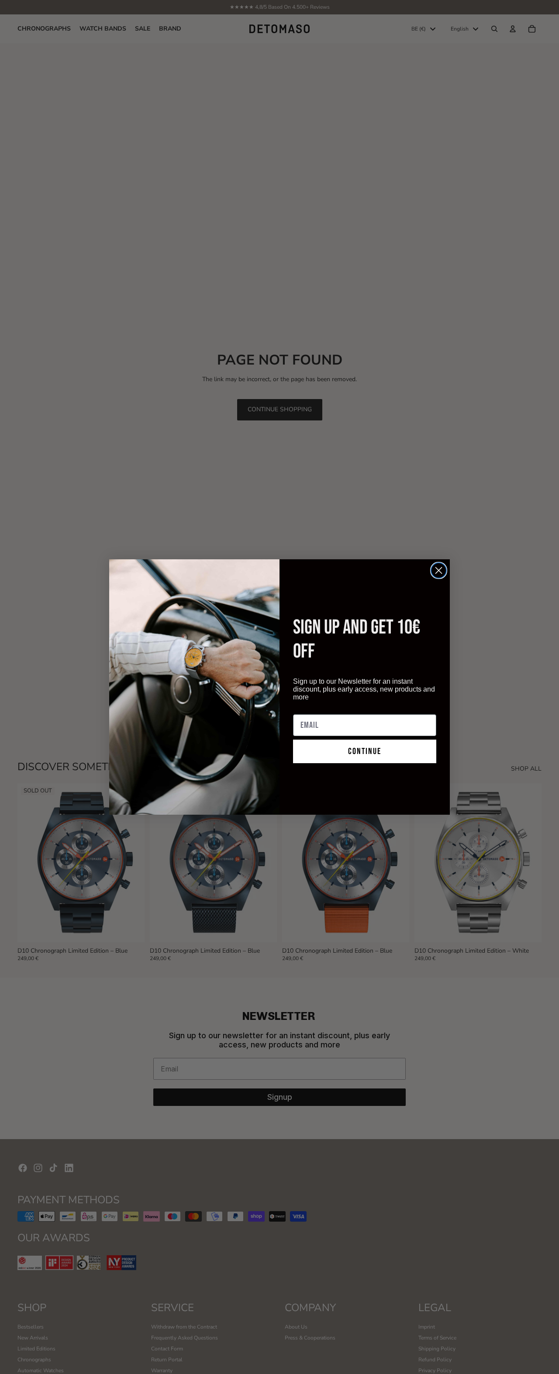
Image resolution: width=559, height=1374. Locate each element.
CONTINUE (364, 751)
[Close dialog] (438, 570)
